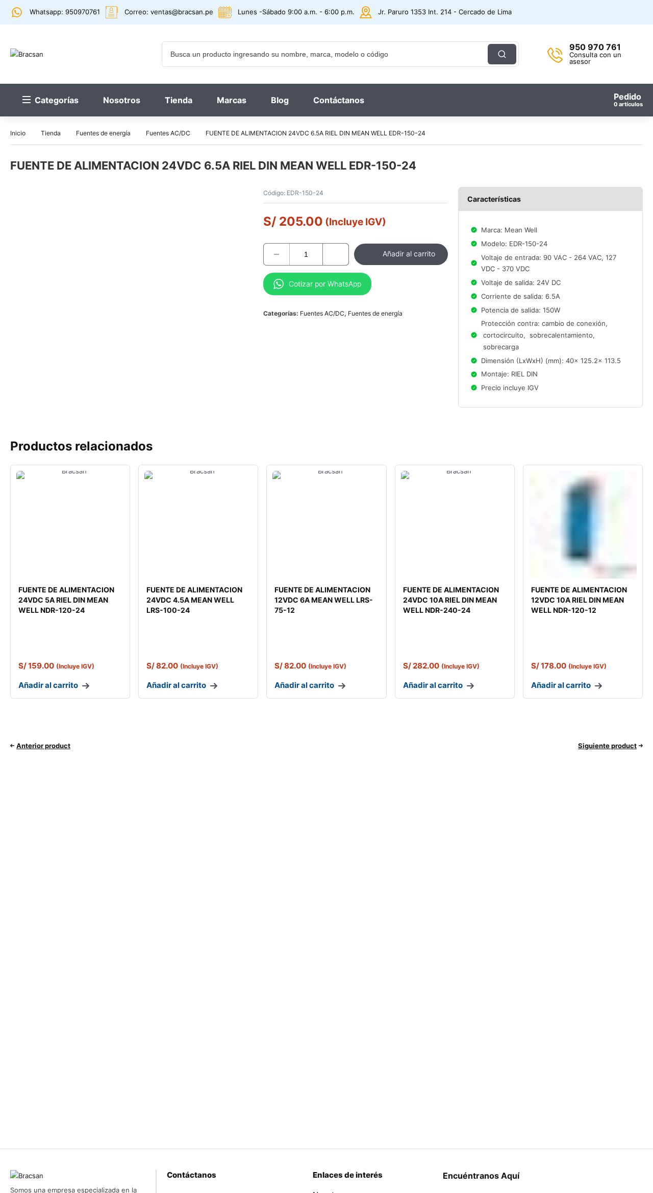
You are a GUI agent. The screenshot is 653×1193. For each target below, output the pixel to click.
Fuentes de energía (103, 133)
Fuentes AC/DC (168, 133)
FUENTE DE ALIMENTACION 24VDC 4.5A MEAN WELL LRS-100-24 (194, 599)
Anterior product (43, 746)
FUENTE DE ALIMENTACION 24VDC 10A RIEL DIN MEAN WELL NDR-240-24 (451, 599)
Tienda (51, 133)
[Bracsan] (67, 54)
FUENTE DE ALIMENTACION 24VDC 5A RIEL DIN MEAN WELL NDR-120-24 (66, 599)
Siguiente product (607, 746)
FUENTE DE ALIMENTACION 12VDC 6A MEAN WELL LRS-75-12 (323, 599)
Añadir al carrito (409, 253)
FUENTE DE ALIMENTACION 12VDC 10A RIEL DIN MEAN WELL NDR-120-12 (579, 599)
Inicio (18, 133)
